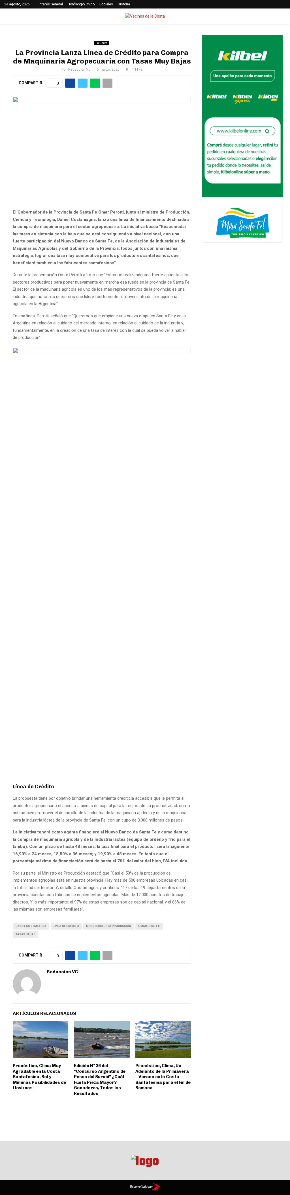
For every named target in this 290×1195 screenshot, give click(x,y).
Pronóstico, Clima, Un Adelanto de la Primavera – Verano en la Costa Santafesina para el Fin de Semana (163, 1076)
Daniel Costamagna (31, 926)
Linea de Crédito (66, 926)
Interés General (51, 4)
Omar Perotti (149, 926)
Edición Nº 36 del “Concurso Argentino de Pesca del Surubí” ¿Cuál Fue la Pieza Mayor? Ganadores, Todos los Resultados (99, 1079)
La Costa (101, 43)
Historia (124, 4)
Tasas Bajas (25, 934)
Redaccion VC (79, 69)
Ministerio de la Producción (108, 926)
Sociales (106, 4)
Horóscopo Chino (81, 4)
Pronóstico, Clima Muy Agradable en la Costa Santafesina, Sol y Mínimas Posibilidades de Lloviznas (39, 1076)
